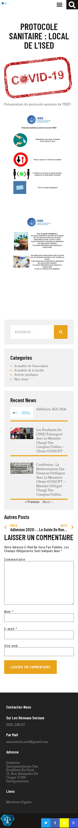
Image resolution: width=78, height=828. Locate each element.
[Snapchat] (64, 822)
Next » (47, 502)
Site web (11, 645)
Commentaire (14, 559)
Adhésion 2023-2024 (51, 409)
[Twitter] (45, 822)
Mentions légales (19, 802)
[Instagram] (73, 822)
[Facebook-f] (54, 822)
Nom (9, 611)
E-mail (10, 628)
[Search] (61, 332)
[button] (59, 4)
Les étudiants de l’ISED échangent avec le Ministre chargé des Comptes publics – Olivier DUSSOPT (50, 440)
